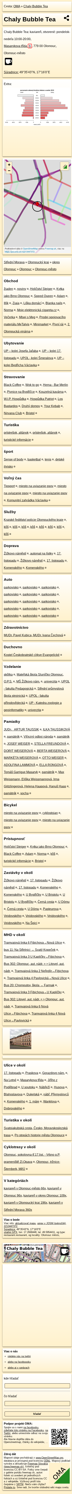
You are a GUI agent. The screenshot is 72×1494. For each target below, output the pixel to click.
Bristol (30, 413)
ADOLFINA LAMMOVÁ (19, 765)
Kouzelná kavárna (51, 391)
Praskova (31, 1073)
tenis (48, 459)
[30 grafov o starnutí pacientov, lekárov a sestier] (37, 124)
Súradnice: (11, 72)
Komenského (13, 567)
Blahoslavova (13, 1094)
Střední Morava (14, 262)
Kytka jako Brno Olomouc (47, 846)
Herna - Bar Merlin (55, 384)
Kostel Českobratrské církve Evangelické (32, 655)
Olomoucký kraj (38, 262)
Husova (59, 1087)
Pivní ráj (58, 324)
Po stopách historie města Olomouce (40, 1135)
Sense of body (13, 459)
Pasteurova (51, 909)
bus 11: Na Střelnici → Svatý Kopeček (29, 949)
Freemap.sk (50, 248)
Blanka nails (54, 303)
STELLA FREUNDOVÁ (50, 743)
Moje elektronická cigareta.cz (37, 310)
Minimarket (40, 324)
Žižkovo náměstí (15, 553)
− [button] (9, 170)
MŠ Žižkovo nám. (28, 681)
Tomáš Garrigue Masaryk (21, 772)
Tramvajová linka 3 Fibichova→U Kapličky (33, 992)
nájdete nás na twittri (19, 1356)
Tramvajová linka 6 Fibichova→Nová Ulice (33, 942)
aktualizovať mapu (25, 1223)
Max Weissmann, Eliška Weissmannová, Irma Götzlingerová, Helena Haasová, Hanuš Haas (35, 779)
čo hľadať (10, 1396)
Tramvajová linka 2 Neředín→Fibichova (42, 971)
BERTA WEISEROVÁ (52, 750)
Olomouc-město (45, 269)
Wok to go (32, 384)
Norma (8, 310)
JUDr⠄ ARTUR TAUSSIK (21, 729)
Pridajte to (9, 1487)
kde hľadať (11, 1378)
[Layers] (64, 166)
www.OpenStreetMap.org (49, 1457)
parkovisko (11, 587)
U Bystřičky (33, 894)
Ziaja (15, 303)
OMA (16, 6)
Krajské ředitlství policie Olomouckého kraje (33, 519)
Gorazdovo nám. (53, 1073)
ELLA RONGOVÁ (51, 765)
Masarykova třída (17, 46)
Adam (61, 296)
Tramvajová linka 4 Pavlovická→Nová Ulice (37, 978)
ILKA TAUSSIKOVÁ (56, 729)
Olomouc (25, 269)
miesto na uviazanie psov (36, 486)
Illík (6, 303)
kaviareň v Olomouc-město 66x (25, 1188)
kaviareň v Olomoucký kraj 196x (25, 1202)
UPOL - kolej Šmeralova (36, 358)
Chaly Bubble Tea (35, 6)
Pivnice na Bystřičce (21, 391)
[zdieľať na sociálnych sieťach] (66, 18)
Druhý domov (31, 406)
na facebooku (30, 1427)
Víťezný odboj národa (38, 736)
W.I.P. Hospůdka (15, 399)
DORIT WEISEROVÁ (18, 750)
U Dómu (64, 901)
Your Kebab (52, 406)
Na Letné (10, 1080)
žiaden (8, 288)
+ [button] (9, 164)
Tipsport (9, 486)
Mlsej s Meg (27, 317)
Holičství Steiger (41, 288)
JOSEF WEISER (18, 743)
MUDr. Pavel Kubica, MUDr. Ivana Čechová (33, 635)
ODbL (47, 1460)
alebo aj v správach (18, 1367)
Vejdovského (13, 915)
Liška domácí (32, 303)
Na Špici (31, 923)
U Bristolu (52, 894)
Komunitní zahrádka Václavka (27, 500)
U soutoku (28, 1087)
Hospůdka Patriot (42, 399)
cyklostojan (50, 813)
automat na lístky (41, 553)
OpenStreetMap (30, 248)
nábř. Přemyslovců (56, 1094)
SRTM (19, 1484)
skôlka (8, 674)
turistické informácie (17, 439)
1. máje (34, 1101)
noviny (21, 288)
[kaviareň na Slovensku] (9, 61)
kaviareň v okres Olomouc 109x (44, 1195)
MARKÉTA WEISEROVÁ (21, 757)
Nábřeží (44, 1087)
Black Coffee (12, 384)
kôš (6, 527)
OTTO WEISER (53, 757)
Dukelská (32, 1094)
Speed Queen (43, 296)
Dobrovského (13, 1108)
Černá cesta (46, 901)
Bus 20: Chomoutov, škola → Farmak (29, 985)
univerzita (50, 681)
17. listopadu (55, 560)
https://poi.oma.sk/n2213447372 (20, 251)
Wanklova (50, 1101)
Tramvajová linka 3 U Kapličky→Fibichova (33, 956)
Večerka (9, 317)
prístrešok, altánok (16, 432)
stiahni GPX (10, 1232)
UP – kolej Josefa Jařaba (21, 351)
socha (24, 793)
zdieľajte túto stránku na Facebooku (24, 1430)
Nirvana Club (13, 413)
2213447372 (10, 1226)
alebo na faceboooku (19, 1361)
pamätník (13, 736)
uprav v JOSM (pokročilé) (51, 1223)
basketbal (34, 459)
